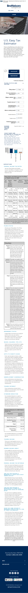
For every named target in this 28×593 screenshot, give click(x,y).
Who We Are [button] (5, 564)
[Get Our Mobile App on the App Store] (9, 579)
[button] (14, 83)
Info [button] (3, 560)
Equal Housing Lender (14, 587)
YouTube (18, 573)
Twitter (13, 573)
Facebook (10, 573)
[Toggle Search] (18, 10)
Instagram (15, 573)
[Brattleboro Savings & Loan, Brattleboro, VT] (14, 6)
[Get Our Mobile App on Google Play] (18, 579)
